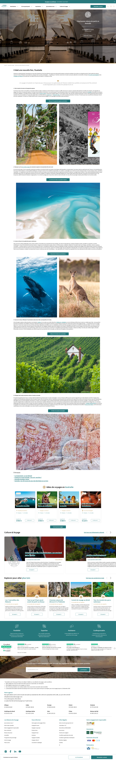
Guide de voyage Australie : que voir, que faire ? (28, 477)
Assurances (61, 730)
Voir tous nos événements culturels (94, 532)
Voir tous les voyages (58, 527)
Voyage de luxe (35, 732)
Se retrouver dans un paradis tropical (58, 179)
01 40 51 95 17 (94, 713)
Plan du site (7, 742)
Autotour (34, 735)
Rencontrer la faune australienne (58, 254)
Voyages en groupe (36, 728)
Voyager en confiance (50, 2)
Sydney (39, 322)
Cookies (61, 742)
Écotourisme (34, 730)
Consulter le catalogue (37, 742)
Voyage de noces (35, 725)
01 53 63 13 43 (8, 713)
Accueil (5, 65)
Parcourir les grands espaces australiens (58, 101)
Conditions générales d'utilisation (66, 737)
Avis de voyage (7, 740)
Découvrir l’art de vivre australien (58, 334)
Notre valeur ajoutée (9, 725)
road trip (49, 95)
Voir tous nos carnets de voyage (95, 578)
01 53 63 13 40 (30, 713)
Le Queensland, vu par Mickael (23, 476)
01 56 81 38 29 (8, 707)
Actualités (6, 735)
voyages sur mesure (18, 76)
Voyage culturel (35, 740)
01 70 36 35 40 (79, 757)
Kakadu (89, 92)
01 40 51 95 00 (73, 713)
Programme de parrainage (10, 737)
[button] (4, 6)
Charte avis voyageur (64, 732)
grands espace (104, 608)
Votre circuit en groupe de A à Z (66, 723)
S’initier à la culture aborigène (58, 410)
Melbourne (58, 322)
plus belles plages (26, 167)
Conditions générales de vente (66, 735)
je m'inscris (84, 669)
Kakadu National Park (91, 403)
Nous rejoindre (7, 730)
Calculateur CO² (62, 725)
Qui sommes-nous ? (8, 723)
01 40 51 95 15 (51, 713)
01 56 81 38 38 (30, 707)
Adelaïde (64, 322)
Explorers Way (56, 95)
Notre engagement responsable (11, 728)
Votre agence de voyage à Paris (39, 723)
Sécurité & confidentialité (65, 728)
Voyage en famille (36, 737)
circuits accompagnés (94, 75)
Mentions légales (63, 740)
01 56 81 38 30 (51, 707)
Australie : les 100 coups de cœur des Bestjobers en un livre (31, 481)
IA (59, 745)
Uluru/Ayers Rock (89, 404)
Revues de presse (8, 732)
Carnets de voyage (11, 65)
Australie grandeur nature (22, 479)
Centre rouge (43, 93)
